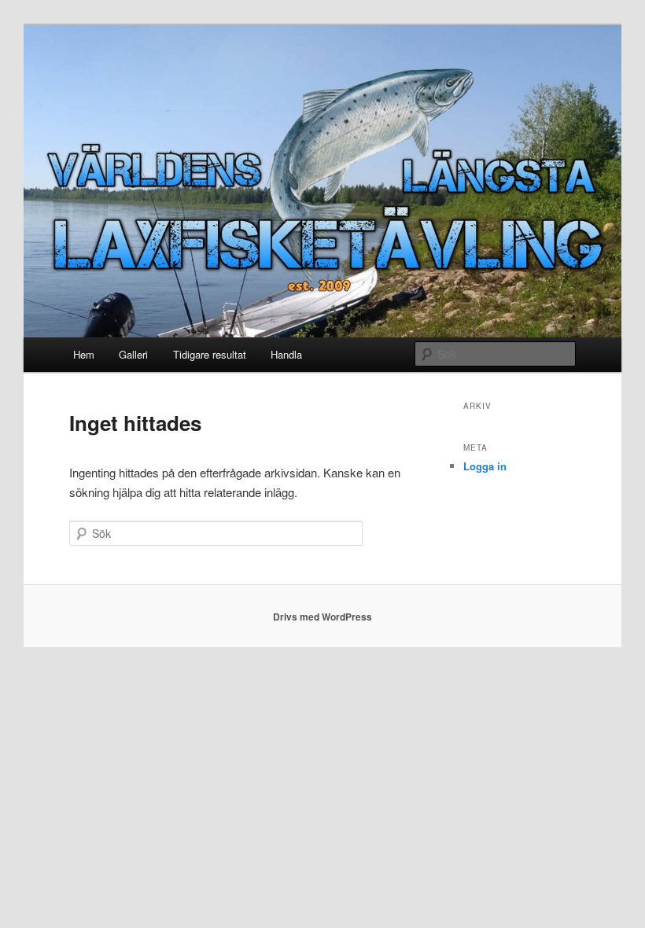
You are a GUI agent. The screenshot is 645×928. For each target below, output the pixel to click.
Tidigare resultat (209, 354)
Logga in (485, 465)
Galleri (133, 354)
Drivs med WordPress (322, 616)
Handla (286, 354)
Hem (83, 354)
